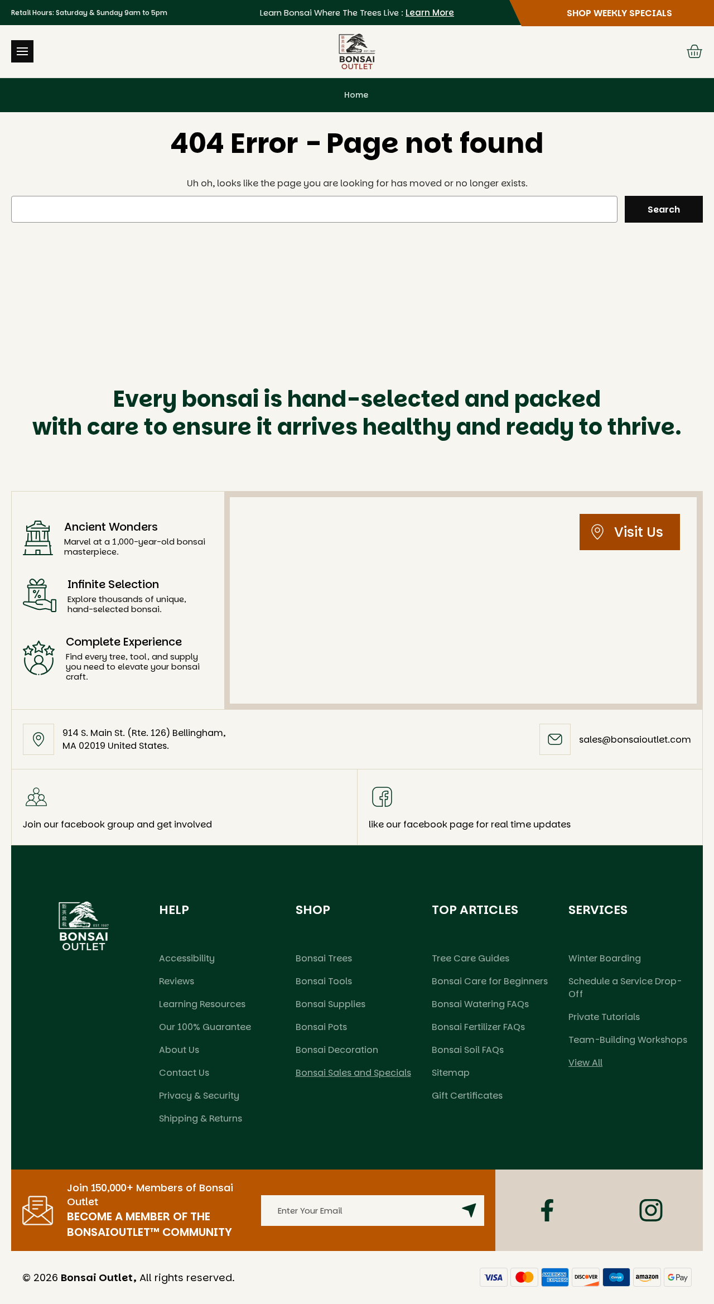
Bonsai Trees (324, 958)
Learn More (430, 12)
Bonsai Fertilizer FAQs (478, 1027)
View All (585, 1062)
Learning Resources (202, 1004)
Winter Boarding (604, 958)
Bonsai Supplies (330, 1004)
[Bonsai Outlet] (83, 925)
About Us (179, 1049)
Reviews (176, 981)
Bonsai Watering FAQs (480, 1004)
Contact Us (184, 1072)
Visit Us (638, 532)
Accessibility (187, 958)
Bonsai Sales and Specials (353, 1072)
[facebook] (547, 1210)
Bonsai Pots (321, 1027)
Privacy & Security (199, 1095)
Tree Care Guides (470, 958)
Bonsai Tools (324, 981)
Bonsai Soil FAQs (468, 1049)
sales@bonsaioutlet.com (635, 739)
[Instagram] (651, 1210)
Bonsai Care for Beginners (490, 981)
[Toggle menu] (22, 51)
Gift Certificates (467, 1095)
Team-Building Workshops (627, 1039)
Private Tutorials (604, 1017)
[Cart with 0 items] (694, 51)
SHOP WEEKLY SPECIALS (619, 13)
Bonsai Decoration (337, 1049)
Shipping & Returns (200, 1118)
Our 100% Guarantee (205, 1027)
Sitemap (451, 1072)
